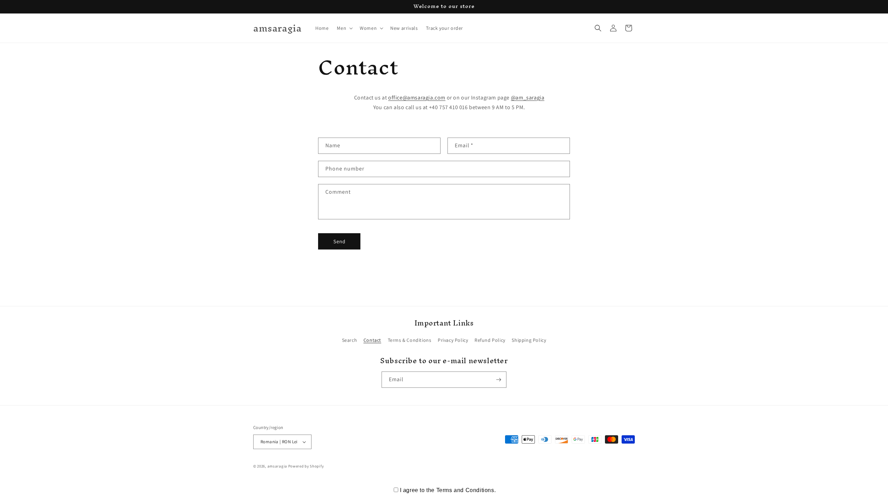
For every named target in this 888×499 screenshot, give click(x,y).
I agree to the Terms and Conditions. (448, 490)
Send (339, 241)
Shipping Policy (529, 340)
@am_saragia (528, 97)
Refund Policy (490, 340)
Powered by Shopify (306, 466)
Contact (372, 340)
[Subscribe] (498, 379)
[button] (344, 28)
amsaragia (277, 466)
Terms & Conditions (410, 340)
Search (349, 340)
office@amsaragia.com (416, 97)
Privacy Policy (453, 340)
